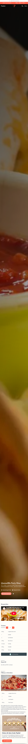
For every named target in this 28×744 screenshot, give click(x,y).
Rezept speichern (7, 593)
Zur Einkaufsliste (15, 654)
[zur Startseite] (14, 5)
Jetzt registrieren (7, 740)
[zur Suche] (23, 6)
